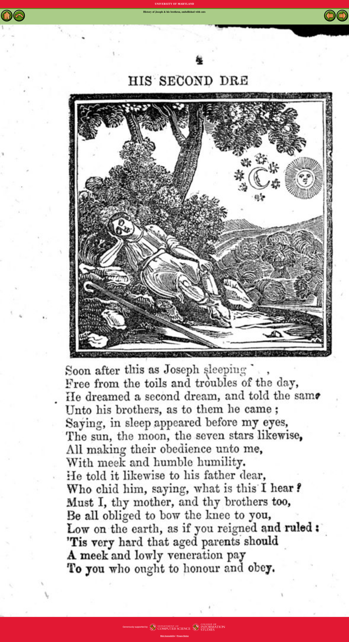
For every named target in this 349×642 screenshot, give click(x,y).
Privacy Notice (183, 636)
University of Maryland (174, 4)
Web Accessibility (167, 636)
